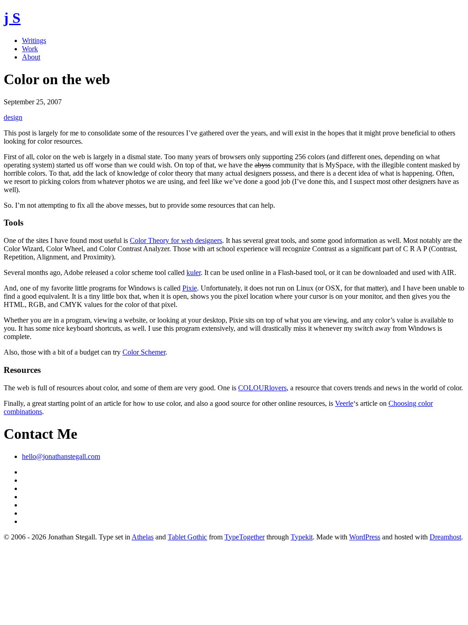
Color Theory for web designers (176, 240)
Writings (34, 40)
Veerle (344, 403)
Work (30, 49)
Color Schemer (143, 352)
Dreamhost (445, 537)
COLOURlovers (262, 388)
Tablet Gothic (187, 537)
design (13, 117)
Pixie (189, 288)
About (31, 57)
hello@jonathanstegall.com (61, 456)
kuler (193, 272)
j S (12, 18)
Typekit (302, 537)
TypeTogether (244, 537)
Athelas (143, 537)
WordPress (364, 537)
